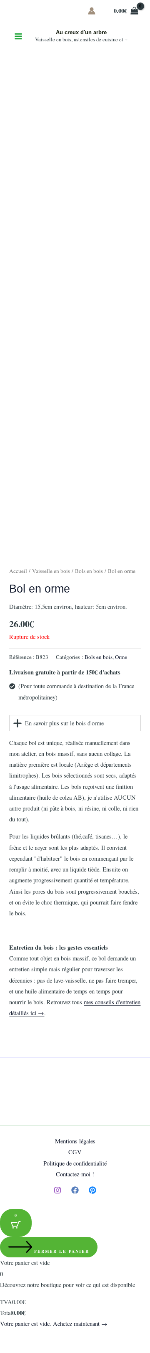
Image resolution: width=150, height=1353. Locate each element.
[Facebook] (75, 1190)
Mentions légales (75, 1141)
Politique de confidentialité (75, 1163)
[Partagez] (45, 1337)
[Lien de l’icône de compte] (91, 11)
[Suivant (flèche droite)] (26, 1349)
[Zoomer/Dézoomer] (8, 1337)
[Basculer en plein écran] (26, 1337)
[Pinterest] (92, 1190)
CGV (75, 1152)
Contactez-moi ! (75, 1174)
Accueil (18, 571)
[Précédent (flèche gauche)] (8, 1349)
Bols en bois (89, 571)
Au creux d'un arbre (81, 32)
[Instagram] (57, 1190)
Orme (121, 657)
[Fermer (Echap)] (63, 1337)
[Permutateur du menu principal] (18, 36)
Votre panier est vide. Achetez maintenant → (54, 1324)
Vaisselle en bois (51, 571)
